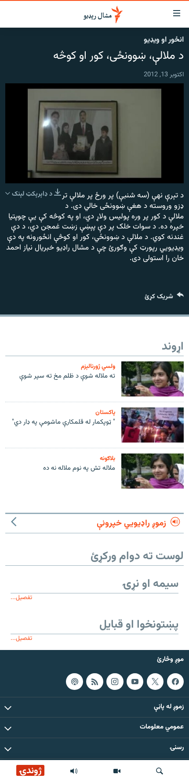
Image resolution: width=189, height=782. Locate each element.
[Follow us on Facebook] (175, 681)
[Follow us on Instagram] (114, 681)
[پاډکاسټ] (74, 681)
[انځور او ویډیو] (117, 771)
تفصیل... (21, 597)
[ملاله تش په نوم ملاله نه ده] (152, 471)
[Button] (164, 298)
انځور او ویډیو (164, 40)
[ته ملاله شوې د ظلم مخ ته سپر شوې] (152, 378)
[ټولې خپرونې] (74, 771)
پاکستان (105, 412)
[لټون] (159, 771)
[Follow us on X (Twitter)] (155, 681)
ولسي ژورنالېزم (98, 366)
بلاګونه (107, 458)
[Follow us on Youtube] (135, 681)
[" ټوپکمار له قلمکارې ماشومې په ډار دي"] (152, 425)
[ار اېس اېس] (94, 681)
